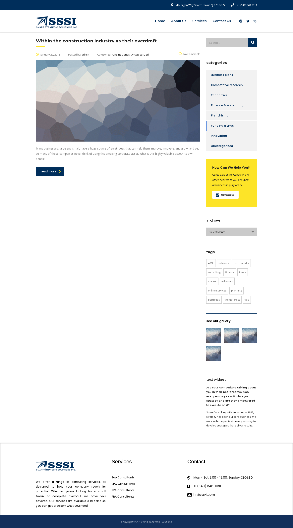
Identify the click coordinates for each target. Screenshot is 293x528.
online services (217, 290)
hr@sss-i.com (204, 494)
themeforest (232, 299)
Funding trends (222, 125)
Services (199, 21)
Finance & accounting (227, 105)
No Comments (191, 54)
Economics (219, 95)
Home (160, 21)
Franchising (219, 115)
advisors (223, 263)
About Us (178, 21)
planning (236, 290)
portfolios (214, 299)
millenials (227, 281)
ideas (242, 272)
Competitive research (227, 85)
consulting (214, 272)
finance (229, 272)
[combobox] (231, 232)
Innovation (219, 136)
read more (48, 171)
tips (247, 299)
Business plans (222, 75)
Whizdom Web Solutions (157, 522)
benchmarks (241, 263)
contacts (227, 195)
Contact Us (222, 21)
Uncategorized (222, 146)
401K (211, 263)
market (212, 281)
